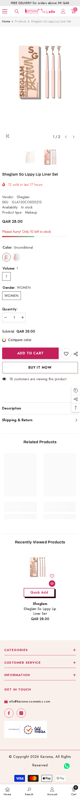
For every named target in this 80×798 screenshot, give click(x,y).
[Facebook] (8, 713)
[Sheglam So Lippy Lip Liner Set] (40, 569)
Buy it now (40, 367)
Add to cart (30, 353)
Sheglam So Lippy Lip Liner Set (40, 611)
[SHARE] (74, 354)
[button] (66, 137)
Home (6, 21)
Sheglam (23, 197)
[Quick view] (52, 583)
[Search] (16, 11)
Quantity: (9, 309)
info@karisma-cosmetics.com (29, 701)
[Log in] (63, 11)
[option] (40, 85)
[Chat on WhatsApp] (66, 764)
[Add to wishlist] (66, 353)
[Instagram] (21, 713)
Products (20, 21)
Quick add (39, 592)
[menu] (4, 11)
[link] (20, 509)
